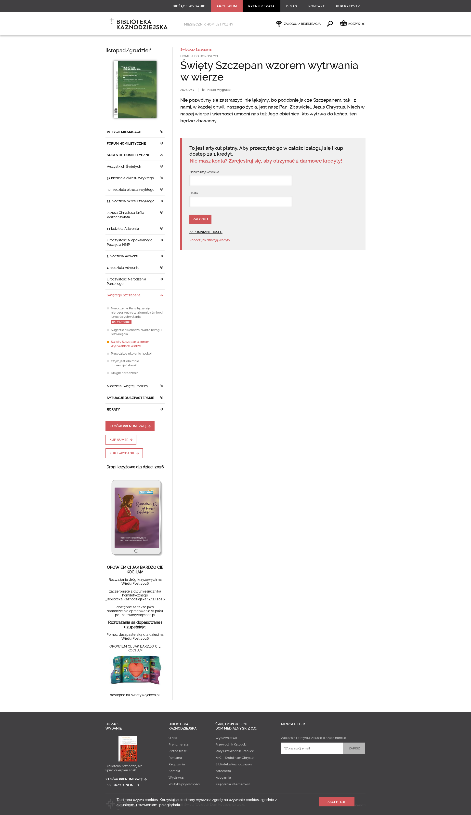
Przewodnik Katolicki (231, 744)
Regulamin (177, 764)
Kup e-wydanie (122, 453)
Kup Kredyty (348, 6)
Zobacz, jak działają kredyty (210, 240)
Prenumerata (261, 6)
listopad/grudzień (128, 50)
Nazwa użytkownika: (204, 172)
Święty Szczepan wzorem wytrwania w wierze (130, 344)
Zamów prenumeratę (128, 426)
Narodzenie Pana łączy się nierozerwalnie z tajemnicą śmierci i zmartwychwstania (137, 314)
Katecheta (223, 771)
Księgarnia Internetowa (232, 784)
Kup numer (119, 440)
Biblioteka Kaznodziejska (123, 766)
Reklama (175, 758)
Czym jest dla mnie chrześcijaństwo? (125, 363)
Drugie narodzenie (125, 373)
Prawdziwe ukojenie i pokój (131, 353)
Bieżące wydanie (189, 6)
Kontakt (316, 6)
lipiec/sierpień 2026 (120, 770)
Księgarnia (223, 777)
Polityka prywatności (184, 784)
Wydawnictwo (226, 738)
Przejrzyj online (120, 785)
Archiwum (227, 6)
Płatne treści (178, 751)
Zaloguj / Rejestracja (302, 24)
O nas (291, 6)
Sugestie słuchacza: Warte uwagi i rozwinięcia (136, 332)
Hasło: (194, 193)
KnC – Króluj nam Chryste (234, 758)
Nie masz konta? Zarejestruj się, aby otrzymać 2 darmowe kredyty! (266, 161)
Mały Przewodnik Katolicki (234, 751)
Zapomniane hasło (205, 232)
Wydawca (176, 777)
